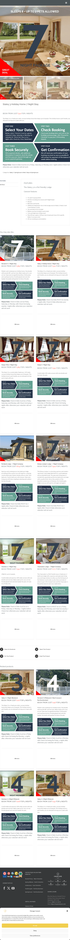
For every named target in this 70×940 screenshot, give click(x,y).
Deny (35, 930)
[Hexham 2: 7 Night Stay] (17, 551)
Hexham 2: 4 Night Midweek (10, 799)
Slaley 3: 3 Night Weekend (9, 698)
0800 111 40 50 (56, 902)
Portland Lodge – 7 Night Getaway (12, 464)
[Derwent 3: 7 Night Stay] (17, 248)
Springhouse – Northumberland (34, 892)
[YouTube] (13, 888)
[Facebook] (4, 888)
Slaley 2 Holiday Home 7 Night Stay (48, 264)
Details (17, 324)
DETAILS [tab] (2, 184)
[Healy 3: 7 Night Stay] (53, 349)
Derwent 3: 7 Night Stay (8, 264)
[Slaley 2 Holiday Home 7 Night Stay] (53, 248)
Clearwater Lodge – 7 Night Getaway (49, 567)
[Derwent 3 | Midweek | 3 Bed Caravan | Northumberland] (53, 682)
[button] (67, 911)
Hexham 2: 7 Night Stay (8, 567)
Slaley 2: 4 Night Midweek (45, 799)
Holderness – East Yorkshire (33, 885)
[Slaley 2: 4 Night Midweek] (53, 783)
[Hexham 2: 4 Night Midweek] (17, 783)
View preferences (35, 935)
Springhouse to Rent (20, 172)
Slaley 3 (12, 172)
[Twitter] (8, 888)
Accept (35, 925)
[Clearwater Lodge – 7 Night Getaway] (53, 551)
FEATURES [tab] (3, 181)
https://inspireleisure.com (58, 904)
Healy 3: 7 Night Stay (43, 365)
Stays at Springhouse (32, 172)
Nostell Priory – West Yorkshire (33, 879)
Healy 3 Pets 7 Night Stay (9, 365)
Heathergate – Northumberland (34, 888)
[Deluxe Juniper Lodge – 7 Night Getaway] (53, 448)
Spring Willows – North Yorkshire (34, 882)
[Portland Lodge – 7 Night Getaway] (17, 448)
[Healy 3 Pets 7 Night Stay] (17, 349)
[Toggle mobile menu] (66, 3)
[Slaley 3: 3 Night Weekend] (17, 682)
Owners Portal (29, 906)
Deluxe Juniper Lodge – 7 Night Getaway (50, 464)
